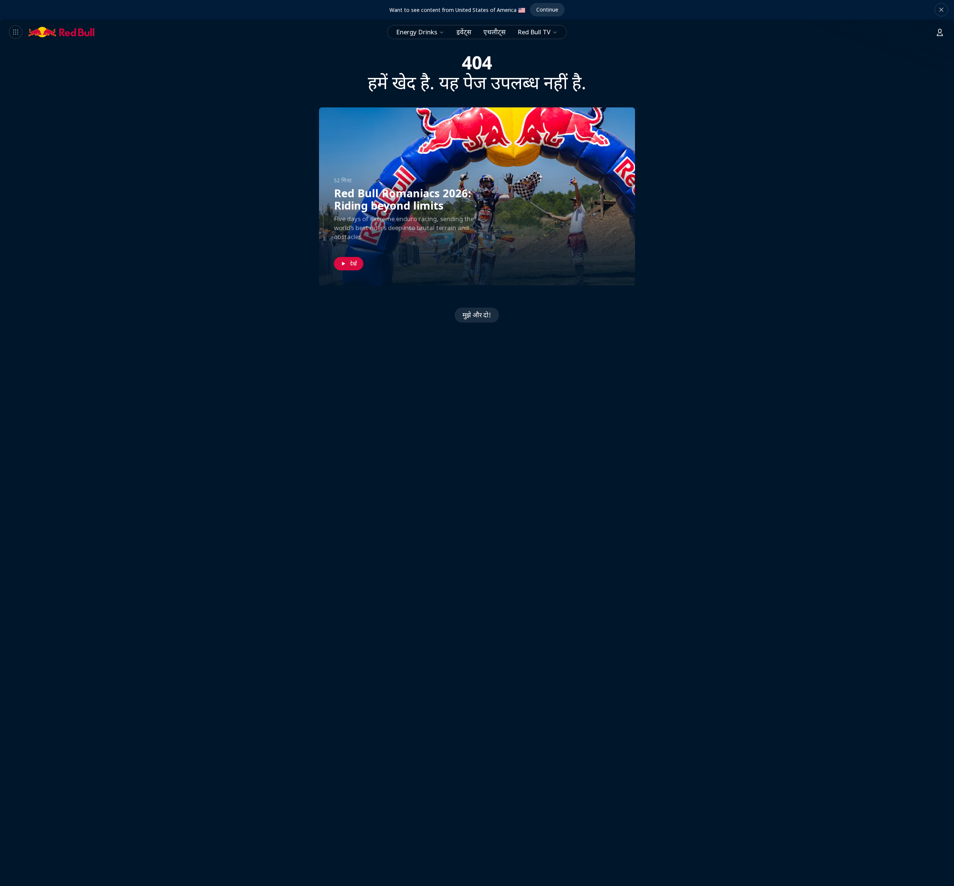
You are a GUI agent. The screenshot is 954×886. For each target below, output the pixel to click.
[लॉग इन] (940, 32)
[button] (941, 9)
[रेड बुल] (61, 32)
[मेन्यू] (15, 32)
